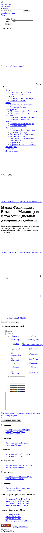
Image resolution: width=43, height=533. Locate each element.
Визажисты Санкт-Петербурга (22, 134)
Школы (8, 103)
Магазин (4, 8)
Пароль (8, 22)
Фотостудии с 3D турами (15, 432)
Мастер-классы (11, 109)
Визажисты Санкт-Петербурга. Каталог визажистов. (21, 202)
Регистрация (6, 66)
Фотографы (10, 96)
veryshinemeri (11, 318)
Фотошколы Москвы (18, 107)
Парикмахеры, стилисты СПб (21, 142)
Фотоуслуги (10, 128)
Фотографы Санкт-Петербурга (22, 99)
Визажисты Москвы (18, 136)
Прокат (8, 122)
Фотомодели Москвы (18, 132)
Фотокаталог (6, 4)
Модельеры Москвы (18, 140)
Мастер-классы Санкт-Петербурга (23, 111)
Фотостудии (10, 90)
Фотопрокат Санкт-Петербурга (22, 124)
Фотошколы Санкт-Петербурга (22, 105)
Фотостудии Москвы (14, 434)
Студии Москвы (16, 94)
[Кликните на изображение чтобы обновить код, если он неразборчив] (21, 416)
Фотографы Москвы (18, 101)
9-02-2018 (22, 318)
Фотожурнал (6, 6)
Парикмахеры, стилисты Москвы (23, 145)
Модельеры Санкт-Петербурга (22, 138)
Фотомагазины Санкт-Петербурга (23, 117)
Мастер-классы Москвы (19, 113)
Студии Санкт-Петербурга (20, 92)
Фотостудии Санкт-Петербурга (18, 430)
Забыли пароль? (17, 66)
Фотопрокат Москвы (18, 126)
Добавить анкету (12, 151)
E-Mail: (8, 19)
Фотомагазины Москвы (19, 119)
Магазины (10, 115)
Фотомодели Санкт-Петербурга (22, 130)
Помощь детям (11, 147)
